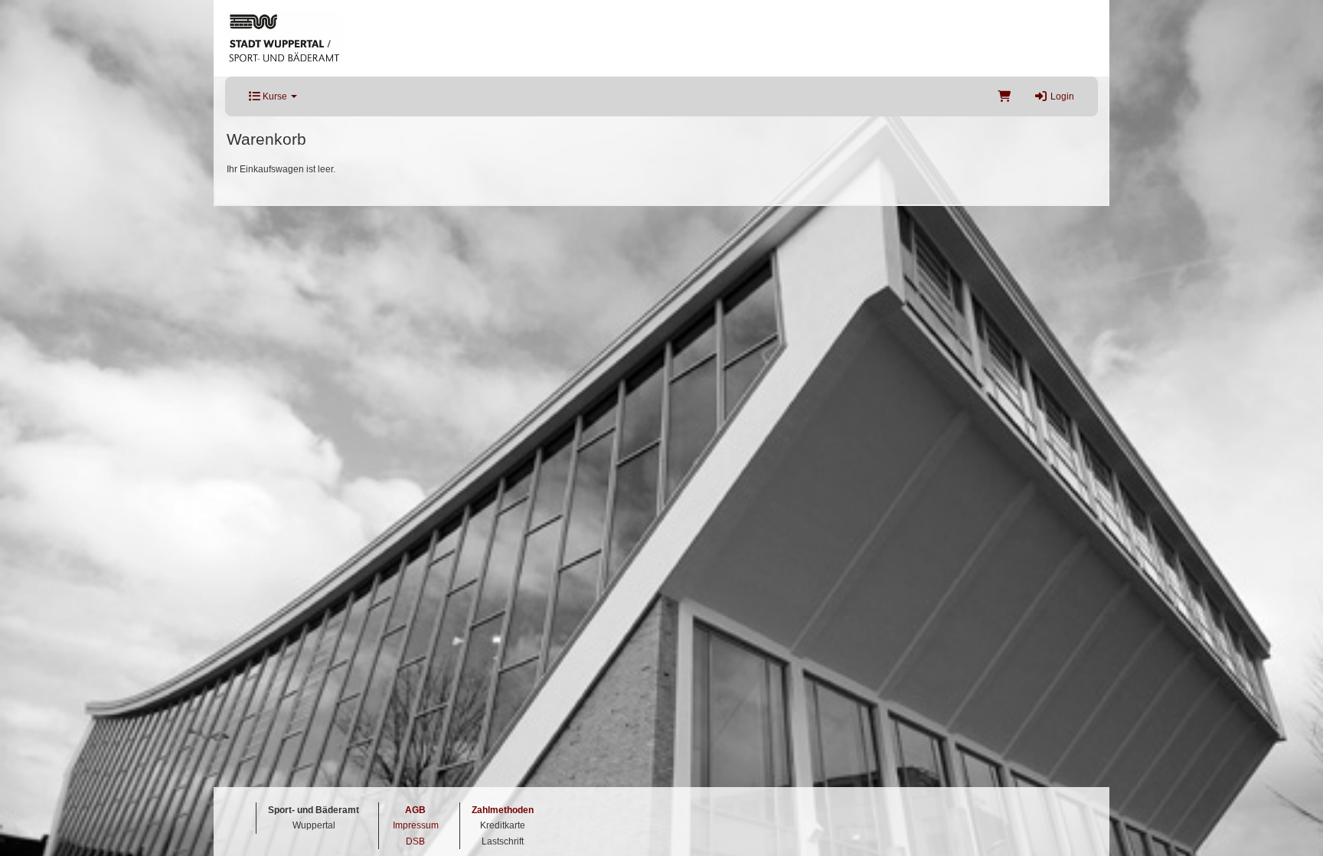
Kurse (274, 96)
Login (1061, 96)
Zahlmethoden (503, 810)
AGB (415, 810)
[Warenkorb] (1004, 96)
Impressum (416, 825)
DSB (415, 841)
